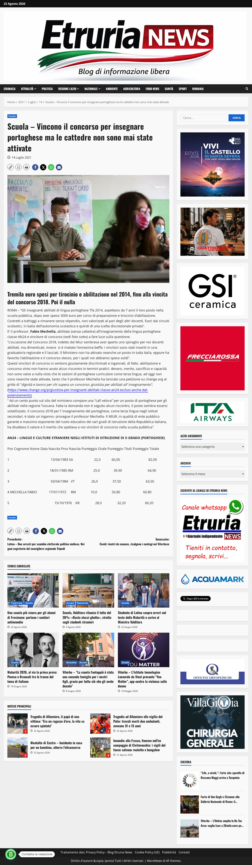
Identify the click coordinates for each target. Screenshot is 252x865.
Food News (152, 88)
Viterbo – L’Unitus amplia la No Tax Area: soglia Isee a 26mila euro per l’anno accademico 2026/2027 (222, 823)
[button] (247, 88)
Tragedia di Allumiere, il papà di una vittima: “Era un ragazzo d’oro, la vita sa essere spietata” (17, 723)
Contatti (184, 852)
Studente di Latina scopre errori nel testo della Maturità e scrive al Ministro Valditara (142, 617)
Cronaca (9, 88)
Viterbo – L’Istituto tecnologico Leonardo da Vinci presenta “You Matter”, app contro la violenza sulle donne (142, 679)
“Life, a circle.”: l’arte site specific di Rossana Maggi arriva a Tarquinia (222, 775)
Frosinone (16, 602)
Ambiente (112, 88)
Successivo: (134, 541)
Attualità (27, 88)
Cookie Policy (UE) (147, 852)
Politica (47, 88)
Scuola (12, 116)
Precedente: (45, 544)
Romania (198, 88)
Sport (183, 88)
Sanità (169, 88)
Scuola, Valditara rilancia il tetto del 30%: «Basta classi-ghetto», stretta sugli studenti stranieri (87, 617)
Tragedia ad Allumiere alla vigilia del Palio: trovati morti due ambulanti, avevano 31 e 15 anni (100, 723)
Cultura (185, 762)
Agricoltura (131, 88)
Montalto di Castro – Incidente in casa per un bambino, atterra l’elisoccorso (17, 747)
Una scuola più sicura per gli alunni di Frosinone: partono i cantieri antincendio (31, 617)
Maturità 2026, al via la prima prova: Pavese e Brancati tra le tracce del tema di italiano (32, 677)
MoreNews (154, 861)
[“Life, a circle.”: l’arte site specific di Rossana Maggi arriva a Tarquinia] (189, 781)
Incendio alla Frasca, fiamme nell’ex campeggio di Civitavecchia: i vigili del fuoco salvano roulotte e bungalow (100, 747)
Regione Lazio (67, 88)
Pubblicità (169, 852)
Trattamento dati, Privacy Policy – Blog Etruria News (96, 852)
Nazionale (91, 88)
